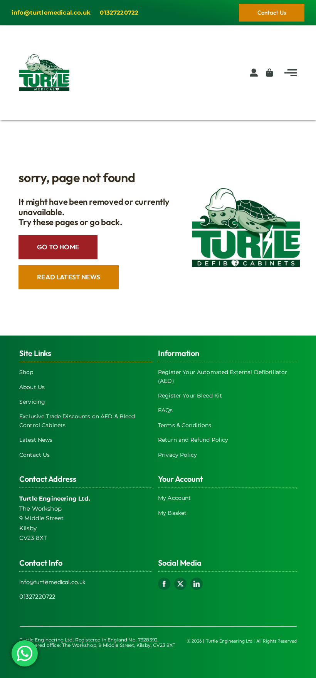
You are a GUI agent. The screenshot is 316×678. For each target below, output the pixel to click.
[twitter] (180, 584)
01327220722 (37, 596)
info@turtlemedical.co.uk (52, 582)
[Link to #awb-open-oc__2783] (290, 73)
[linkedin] (196, 584)
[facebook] (164, 584)
